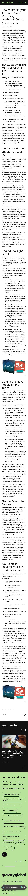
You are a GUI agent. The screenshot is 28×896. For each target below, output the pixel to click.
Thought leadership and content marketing (11, 821)
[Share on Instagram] (5, 23)
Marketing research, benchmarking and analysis (13, 799)
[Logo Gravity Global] (14, 876)
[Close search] (24, 887)
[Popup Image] (25, 376)
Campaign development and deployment (13, 826)
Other (4, 854)
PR (3, 848)
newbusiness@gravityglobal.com (13, 789)
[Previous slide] (22, 730)
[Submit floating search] (22, 887)
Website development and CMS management (11, 837)
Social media (21, 842)
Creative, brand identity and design (12, 805)
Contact (20, 2)
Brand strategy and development (11, 794)
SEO (8, 848)
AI (12, 848)
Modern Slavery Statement (9, 890)
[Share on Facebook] (2, 23)
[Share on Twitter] (11, 23)
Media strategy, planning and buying (12, 815)
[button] (14, 23)
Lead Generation (12, 810)
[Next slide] (25, 730)
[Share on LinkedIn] (8, 23)
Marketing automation (8, 842)
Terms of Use (5, 884)
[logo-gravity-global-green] (7, 2)
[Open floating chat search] (3, 887)
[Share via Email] (17, 23)
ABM (4, 810)
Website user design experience (11, 832)
